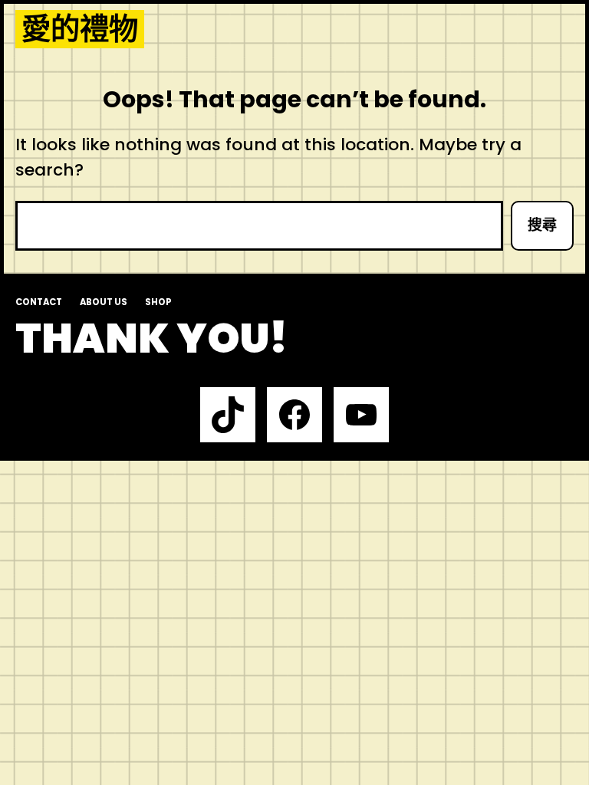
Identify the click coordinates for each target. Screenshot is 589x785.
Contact (38, 302)
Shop (158, 302)
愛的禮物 (79, 29)
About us (103, 302)
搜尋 (542, 225)
